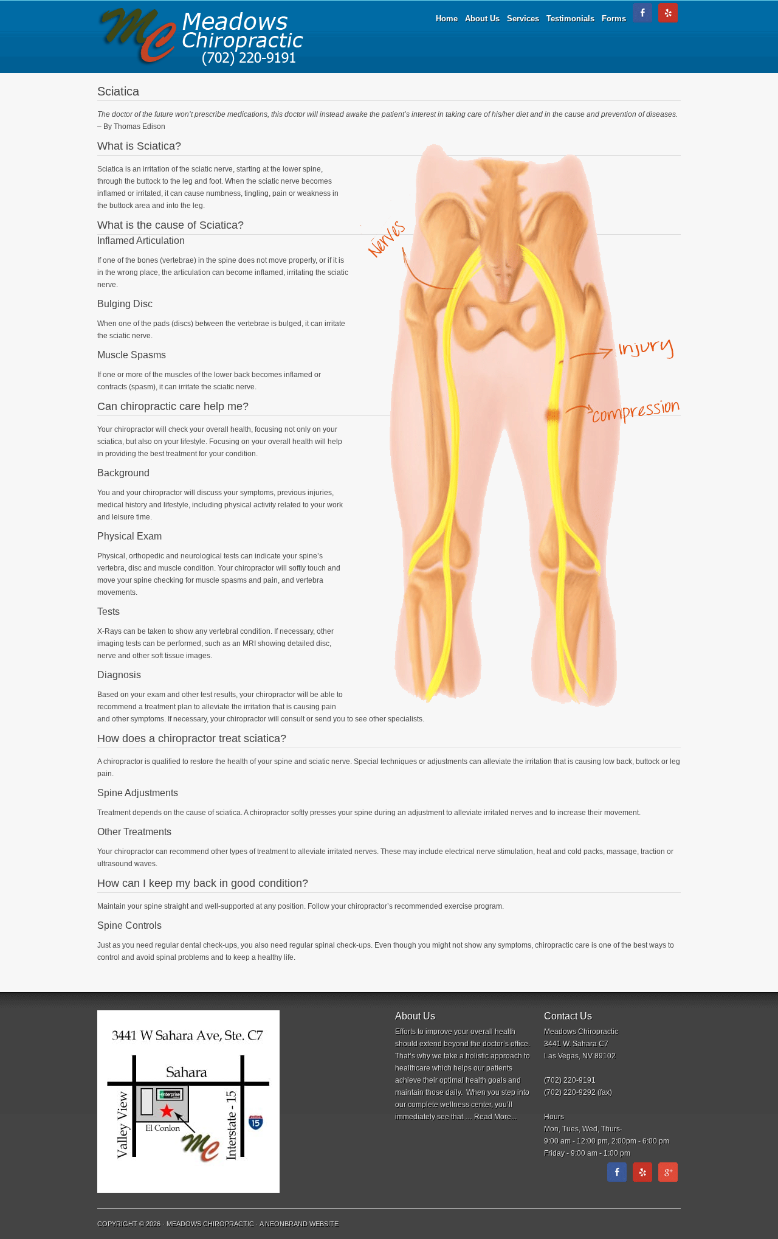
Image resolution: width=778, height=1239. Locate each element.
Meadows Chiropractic (200, 36)
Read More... (495, 1116)
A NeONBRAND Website (299, 1223)
